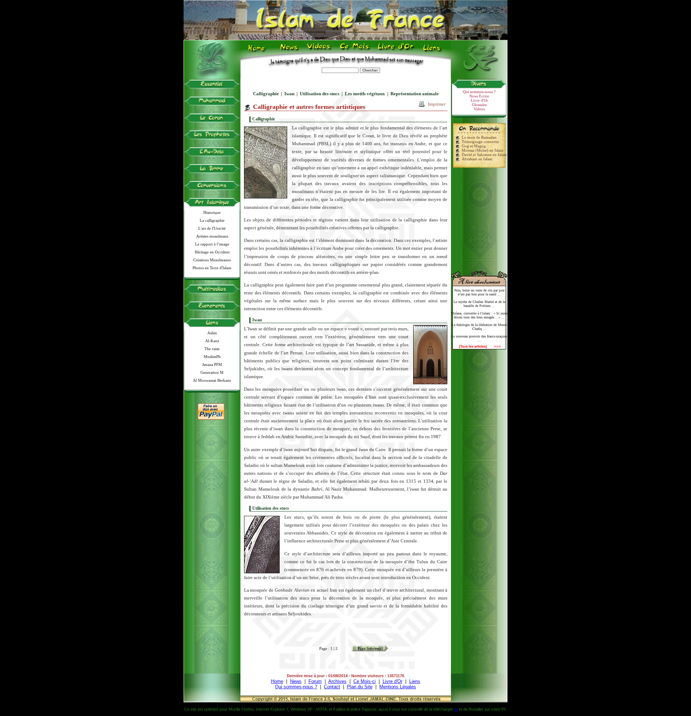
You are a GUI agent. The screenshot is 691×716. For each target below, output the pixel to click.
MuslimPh (212, 356)
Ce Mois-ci (364, 681)
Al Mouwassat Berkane (212, 380)
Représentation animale (414, 93)
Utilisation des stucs (319, 93)
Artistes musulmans (212, 236)
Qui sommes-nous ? (479, 92)
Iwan (289, 93)
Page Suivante (369, 648)
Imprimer (437, 104)
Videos (319, 50)
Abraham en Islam (477, 159)
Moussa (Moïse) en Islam (482, 150)
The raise (212, 348)
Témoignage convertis (480, 141)
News (289, 50)
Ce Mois (354, 50)
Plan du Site (359, 686)
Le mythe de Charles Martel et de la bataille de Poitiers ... (479, 304)
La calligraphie (212, 220)
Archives (337, 681)
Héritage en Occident (212, 252)
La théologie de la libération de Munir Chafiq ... (479, 327)
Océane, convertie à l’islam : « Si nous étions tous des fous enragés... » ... (479, 315)
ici (456, 709)
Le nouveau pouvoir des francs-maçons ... (479, 338)
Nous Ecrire (479, 96)
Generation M (211, 372)
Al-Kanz (212, 341)
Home (257, 50)
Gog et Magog (474, 146)
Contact (332, 686)
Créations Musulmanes (212, 260)
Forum (315, 681)
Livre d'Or (395, 50)
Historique (212, 212)
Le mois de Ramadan (479, 137)
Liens (433, 50)
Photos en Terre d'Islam (212, 268)
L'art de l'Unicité (212, 228)
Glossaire (479, 104)
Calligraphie (266, 93)
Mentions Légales (397, 686)
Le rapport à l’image (212, 244)
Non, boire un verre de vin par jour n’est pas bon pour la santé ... (479, 292)
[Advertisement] (479, 216)
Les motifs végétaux (365, 93)
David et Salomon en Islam (484, 154)
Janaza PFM (212, 364)
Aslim (212, 333)
